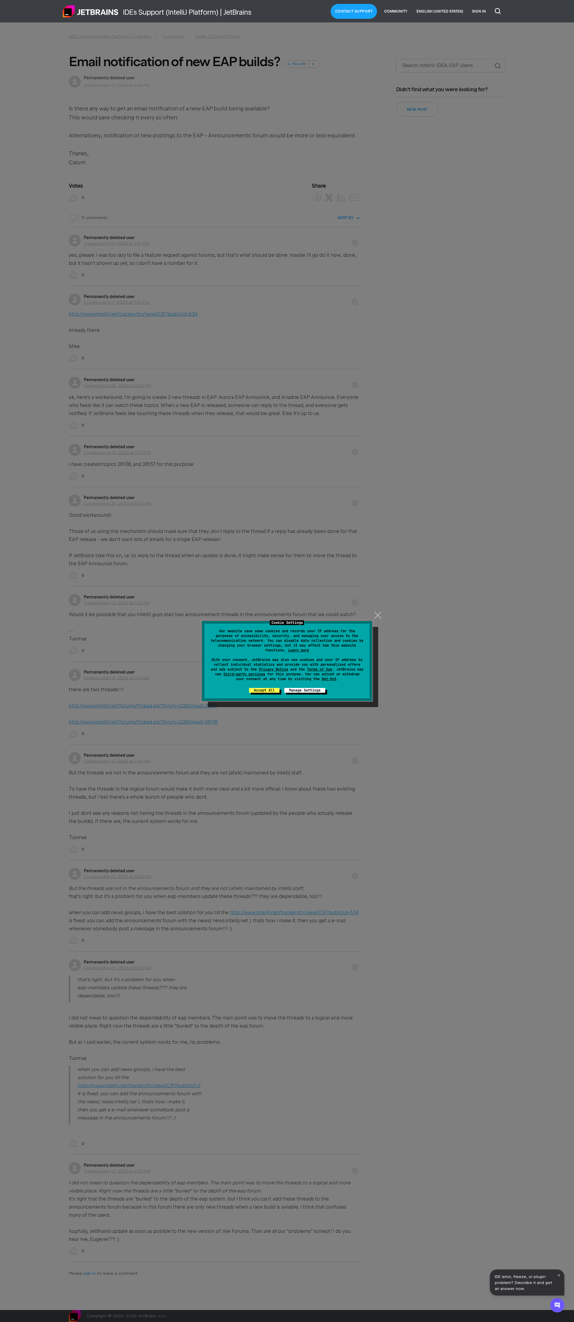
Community (395, 11)
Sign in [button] (479, 11)
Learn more (298, 650)
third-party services (244, 674)
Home (90, 11)
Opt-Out (329, 679)
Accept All (264, 690)
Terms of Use (319, 669)
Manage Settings (304, 690)
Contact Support (354, 11)
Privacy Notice (273, 669)
